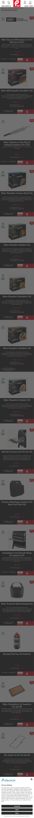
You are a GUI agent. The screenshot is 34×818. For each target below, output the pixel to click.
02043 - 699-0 (28, 6)
